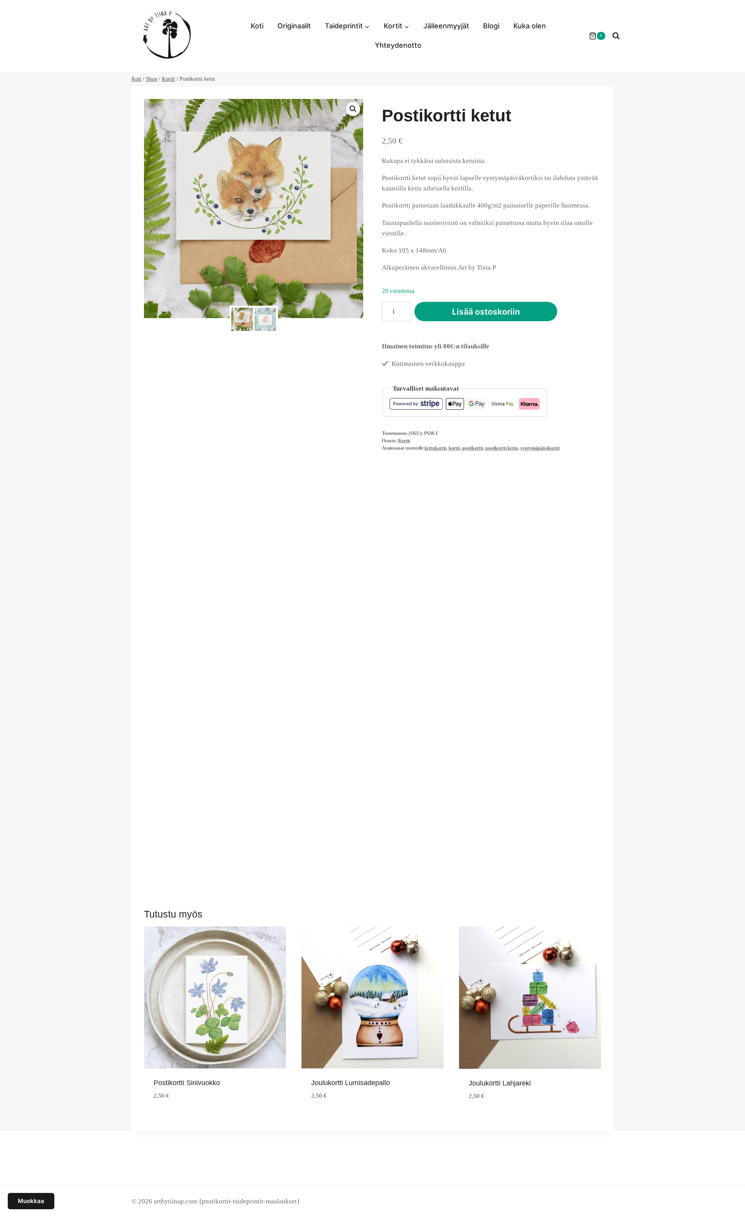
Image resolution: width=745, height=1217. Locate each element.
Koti (257, 26)
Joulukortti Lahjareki (500, 1083)
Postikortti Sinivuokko (187, 1083)
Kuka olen (529, 26)
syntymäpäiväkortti (540, 448)
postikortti (472, 448)
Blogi (491, 26)
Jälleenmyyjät (446, 26)
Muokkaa (31, 1201)
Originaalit (294, 26)
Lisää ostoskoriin (486, 311)
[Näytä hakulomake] (616, 36)
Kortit (404, 440)
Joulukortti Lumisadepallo (350, 1083)
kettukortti (435, 448)
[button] (353, 109)
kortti (454, 448)
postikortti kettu (501, 448)
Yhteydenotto (398, 45)
